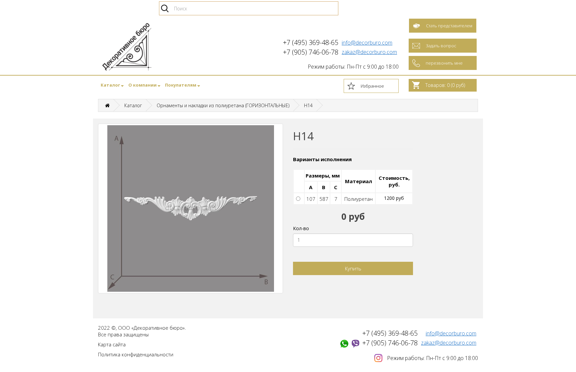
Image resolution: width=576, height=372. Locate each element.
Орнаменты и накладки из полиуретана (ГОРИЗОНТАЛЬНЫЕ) (223, 105)
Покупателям (181, 85)
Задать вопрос (441, 46)
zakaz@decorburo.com (369, 52)
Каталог (111, 85)
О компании (143, 85)
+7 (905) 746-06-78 (390, 342)
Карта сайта (112, 344)
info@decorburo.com (367, 42)
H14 (308, 105)
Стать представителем (449, 26)
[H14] (190, 208)
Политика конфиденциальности (135, 354)
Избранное (372, 86)
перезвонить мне (444, 63)
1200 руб (394, 198)
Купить (353, 268)
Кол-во (301, 228)
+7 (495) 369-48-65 (390, 333)
